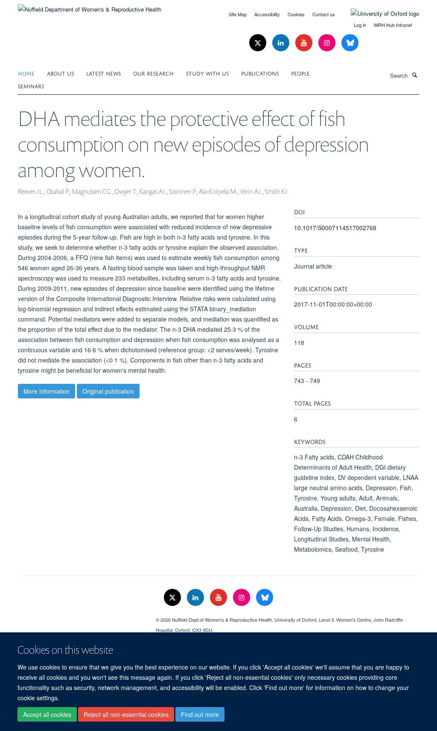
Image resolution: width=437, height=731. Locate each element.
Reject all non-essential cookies (126, 714)
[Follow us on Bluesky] (349, 43)
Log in (360, 24)
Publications (260, 73)
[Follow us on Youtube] (304, 43)
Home (26, 73)
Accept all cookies (47, 714)
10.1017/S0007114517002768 (335, 227)
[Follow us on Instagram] (327, 43)
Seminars (31, 86)
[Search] (414, 74)
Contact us (323, 14)
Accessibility (267, 14)
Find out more (200, 714)
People (300, 73)
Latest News (103, 73)
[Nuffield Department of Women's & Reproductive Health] (89, 6)
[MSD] (80, 616)
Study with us (207, 73)
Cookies (296, 14)
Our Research (153, 73)
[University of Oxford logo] (378, 14)
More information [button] (46, 391)
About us (60, 73)
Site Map (238, 14)
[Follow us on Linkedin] (281, 43)
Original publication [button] (108, 391)
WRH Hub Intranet (393, 24)
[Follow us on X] (258, 43)
